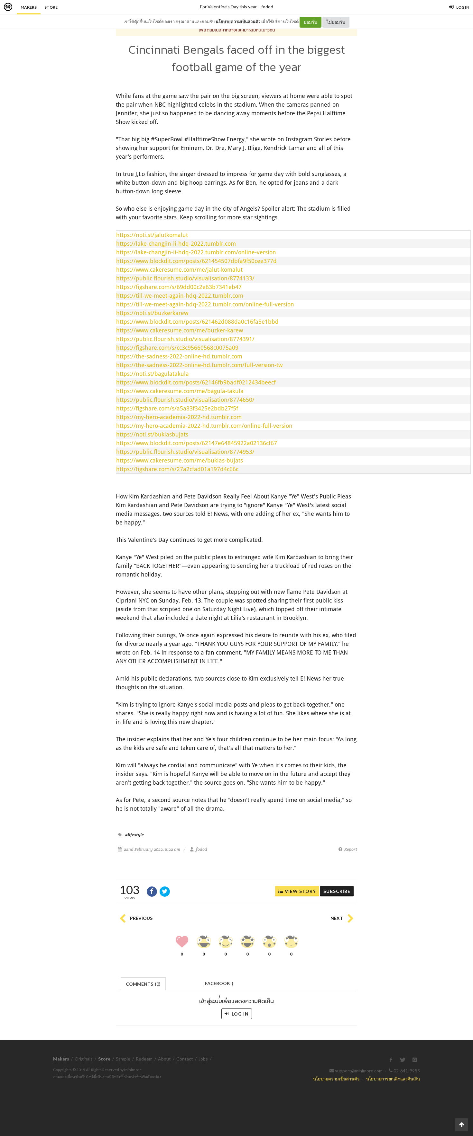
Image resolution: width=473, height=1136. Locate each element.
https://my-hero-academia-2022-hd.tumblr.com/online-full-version (204, 425)
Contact (184, 1058)
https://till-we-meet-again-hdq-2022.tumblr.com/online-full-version (205, 304)
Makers (29, 7)
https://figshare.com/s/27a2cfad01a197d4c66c (177, 468)
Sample (123, 1058)
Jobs (203, 1058)
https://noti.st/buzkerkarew (152, 312)
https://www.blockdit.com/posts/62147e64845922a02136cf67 (196, 442)
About (164, 1058)
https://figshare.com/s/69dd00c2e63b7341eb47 (179, 286)
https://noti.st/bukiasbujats (152, 434)
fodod (267, 6)
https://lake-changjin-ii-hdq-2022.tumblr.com (176, 243)
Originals (84, 1058)
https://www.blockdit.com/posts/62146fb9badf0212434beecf (196, 382)
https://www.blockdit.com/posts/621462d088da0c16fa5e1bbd (197, 321)
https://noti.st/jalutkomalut (152, 234)
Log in (239, 1014)
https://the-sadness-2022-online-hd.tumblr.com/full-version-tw (199, 364)
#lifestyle (134, 834)
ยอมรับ (310, 22)
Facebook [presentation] (219, 985)
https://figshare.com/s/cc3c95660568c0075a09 (177, 347)
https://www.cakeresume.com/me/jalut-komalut (179, 269)
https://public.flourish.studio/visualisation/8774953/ (185, 451)
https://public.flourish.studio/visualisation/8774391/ (185, 338)
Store (51, 7)
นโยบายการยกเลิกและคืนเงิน (393, 1078)
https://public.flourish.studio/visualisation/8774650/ (185, 399)
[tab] (143, 983)
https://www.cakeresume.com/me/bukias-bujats (179, 460)
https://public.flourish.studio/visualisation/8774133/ (185, 278)
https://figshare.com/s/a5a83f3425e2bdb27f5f (177, 408)
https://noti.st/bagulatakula (152, 373)
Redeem (144, 1058)
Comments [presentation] (143, 984)
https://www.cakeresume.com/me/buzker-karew (179, 330)
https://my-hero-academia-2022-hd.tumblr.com (179, 416)
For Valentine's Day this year (228, 6)
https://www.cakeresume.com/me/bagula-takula (180, 390)
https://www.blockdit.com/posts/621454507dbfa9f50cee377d (196, 260)
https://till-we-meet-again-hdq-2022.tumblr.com (179, 295)
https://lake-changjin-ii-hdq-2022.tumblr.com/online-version (196, 252)
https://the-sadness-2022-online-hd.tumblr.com (179, 356)
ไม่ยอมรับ (336, 22)
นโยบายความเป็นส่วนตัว (238, 21)
